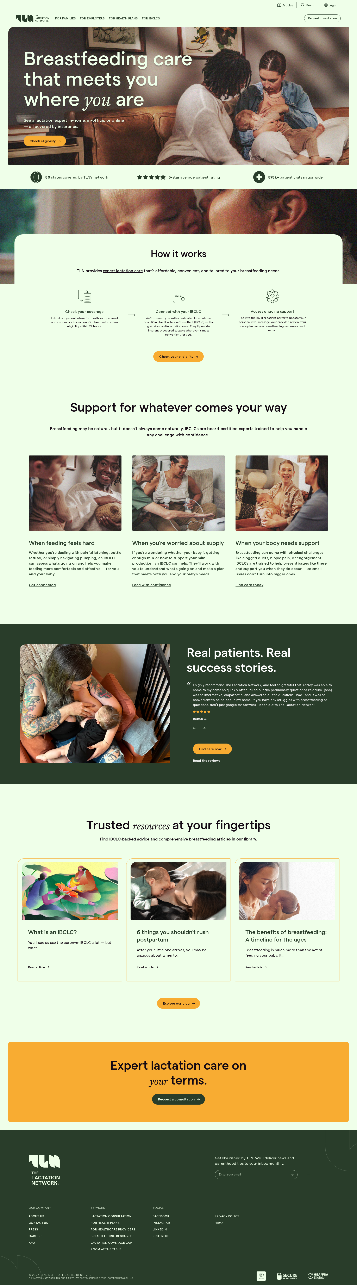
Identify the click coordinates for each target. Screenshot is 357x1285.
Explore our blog (176, 1003)
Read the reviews (206, 760)
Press (33, 1229)
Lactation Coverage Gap (111, 1242)
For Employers (92, 18)
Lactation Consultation (111, 1216)
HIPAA (219, 1222)
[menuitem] (285, 5)
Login (332, 5)
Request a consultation (176, 1099)
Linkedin (160, 1229)
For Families (65, 18)
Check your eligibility (176, 356)
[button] (32, 20)
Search (311, 5)
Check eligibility (43, 141)
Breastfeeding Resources (112, 1236)
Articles (287, 5)
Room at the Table (106, 1249)
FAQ (32, 1242)
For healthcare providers (113, 1229)
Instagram (161, 1222)
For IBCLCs (151, 18)
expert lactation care (123, 270)
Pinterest (161, 1236)
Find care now (210, 749)
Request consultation (322, 18)
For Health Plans (123, 18)
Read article (36, 967)
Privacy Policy (227, 1216)
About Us (36, 1216)
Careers (36, 1236)
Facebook (161, 1216)
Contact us (38, 1222)
